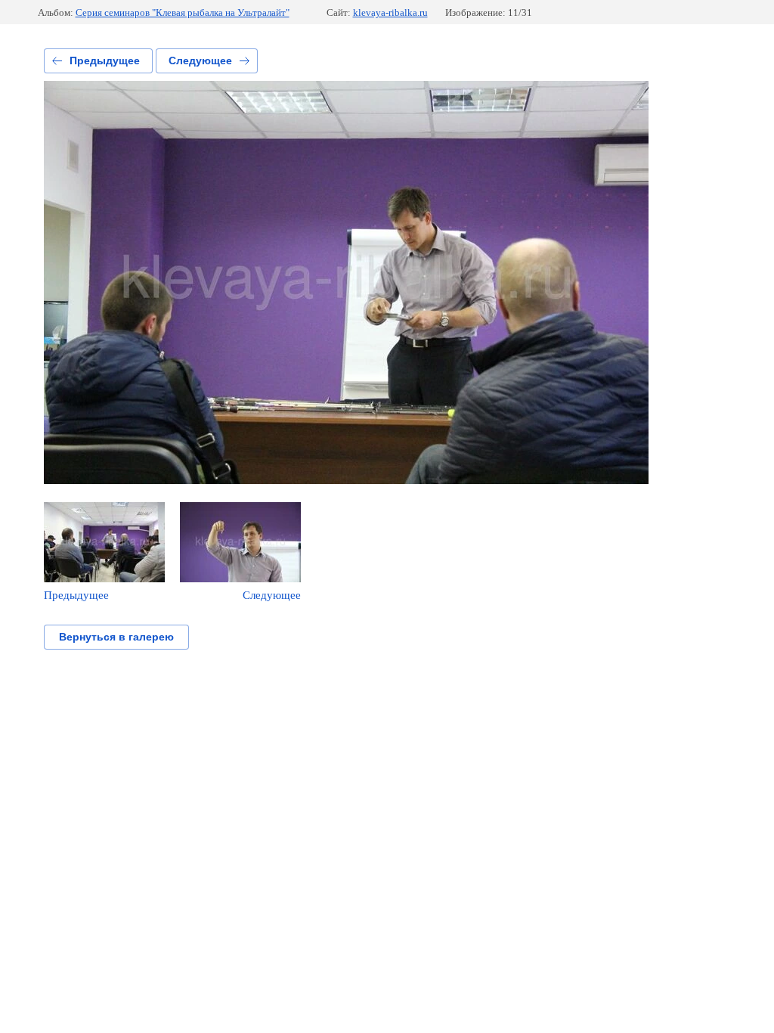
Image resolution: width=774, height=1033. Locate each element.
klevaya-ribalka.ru (390, 12)
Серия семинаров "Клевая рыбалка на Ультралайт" (182, 12)
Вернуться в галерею (116, 637)
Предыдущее (105, 60)
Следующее (200, 60)
